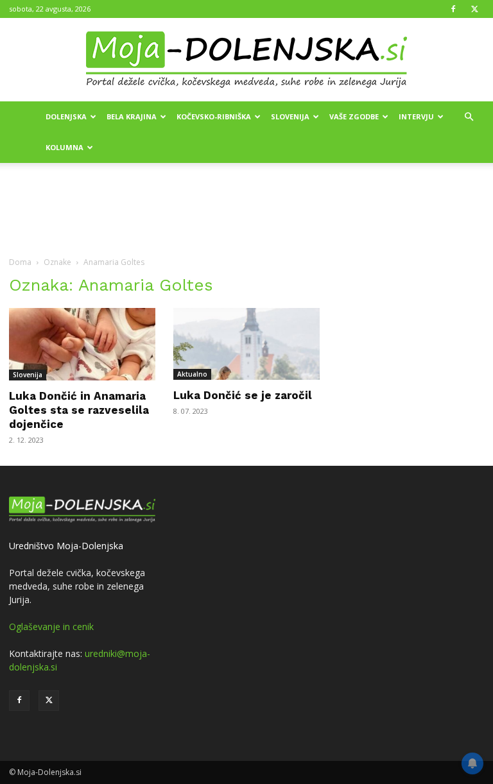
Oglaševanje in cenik (51, 626)
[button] (468, 117)
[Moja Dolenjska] (246, 60)
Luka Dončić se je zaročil (242, 395)
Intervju (416, 116)
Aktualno (192, 374)
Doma (20, 262)
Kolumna (64, 147)
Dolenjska (66, 116)
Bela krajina (132, 116)
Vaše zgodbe (354, 116)
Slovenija (290, 116)
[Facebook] (453, 9)
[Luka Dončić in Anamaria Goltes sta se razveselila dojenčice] (82, 344)
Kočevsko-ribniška (214, 116)
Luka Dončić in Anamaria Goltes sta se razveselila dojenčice (79, 409)
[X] (474, 9)
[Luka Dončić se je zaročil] (246, 344)
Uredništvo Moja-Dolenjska (66, 546)
